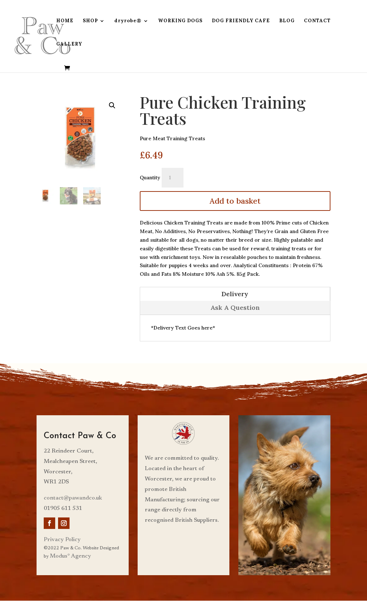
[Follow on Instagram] (64, 523)
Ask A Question (235, 307)
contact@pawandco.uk (73, 498)
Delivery (234, 294)
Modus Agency (70, 556)
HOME (64, 21)
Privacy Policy (62, 540)
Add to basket (235, 201)
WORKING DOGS (180, 21)
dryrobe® (128, 21)
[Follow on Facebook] (49, 523)
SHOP (90, 21)
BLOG (287, 21)
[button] (112, 105)
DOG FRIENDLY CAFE (241, 21)
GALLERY (69, 44)
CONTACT (317, 21)
